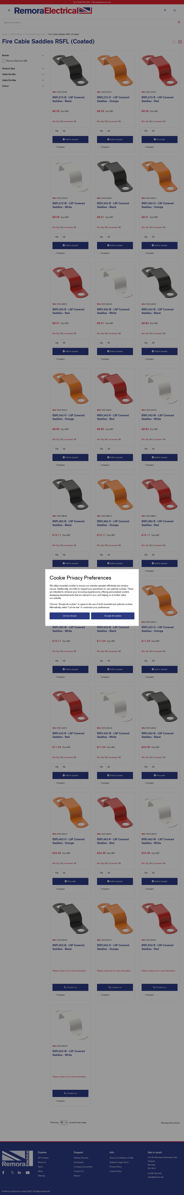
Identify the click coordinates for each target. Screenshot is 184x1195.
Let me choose (69, 615)
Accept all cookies (112, 615)
